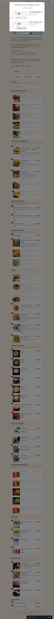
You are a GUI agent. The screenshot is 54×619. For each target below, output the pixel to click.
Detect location (27, 8)
